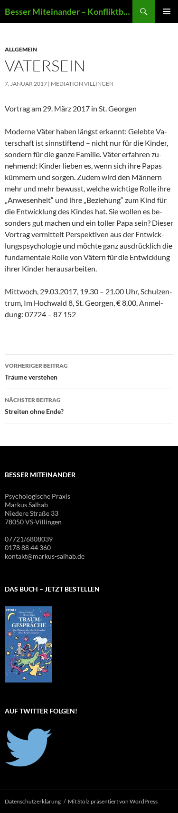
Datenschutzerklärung (33, 801)
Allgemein (21, 49)
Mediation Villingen (82, 83)
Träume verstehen (36, 371)
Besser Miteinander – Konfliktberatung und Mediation (68, 11)
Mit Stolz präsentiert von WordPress (113, 801)
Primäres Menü (166, 11)
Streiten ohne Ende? (34, 405)
